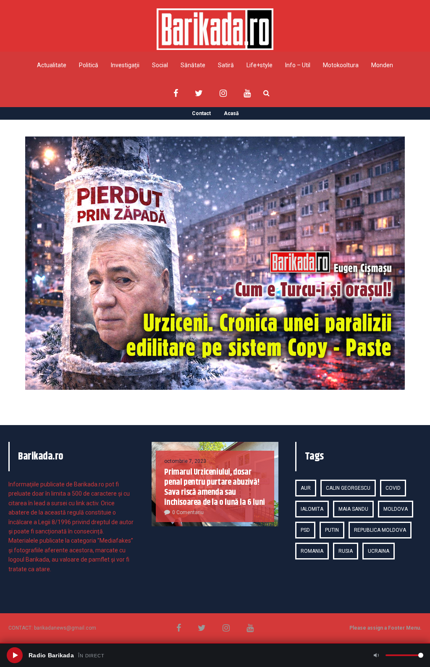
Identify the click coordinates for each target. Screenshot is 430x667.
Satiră (226, 65)
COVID (393, 488)
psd (305, 530)
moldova (395, 509)
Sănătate (193, 65)
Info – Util (297, 65)
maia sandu (353, 509)
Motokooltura (341, 65)
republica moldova (380, 530)
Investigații (125, 65)
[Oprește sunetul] (376, 655)
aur (306, 488)
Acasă (231, 113)
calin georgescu (348, 488)
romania (312, 551)
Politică (88, 65)
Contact (201, 113)
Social (160, 65)
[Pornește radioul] (15, 655)
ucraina (378, 551)
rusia (345, 551)
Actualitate (51, 65)
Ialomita (312, 509)
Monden (382, 65)
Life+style (259, 65)
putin (332, 530)
